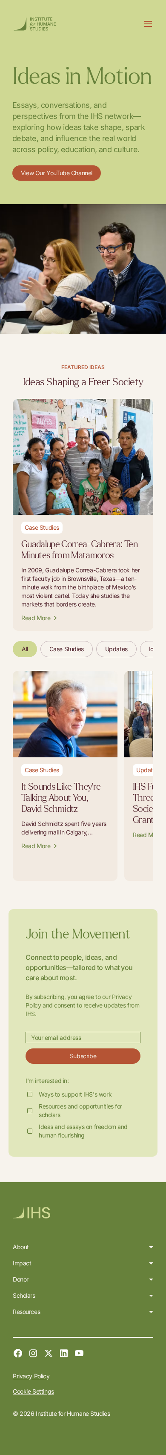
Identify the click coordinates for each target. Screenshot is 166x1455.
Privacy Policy (31, 1376)
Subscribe (83, 1055)
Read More (35, 617)
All (25, 648)
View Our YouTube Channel (56, 172)
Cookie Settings (33, 1391)
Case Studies (66, 648)
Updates (116, 648)
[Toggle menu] (148, 24)
